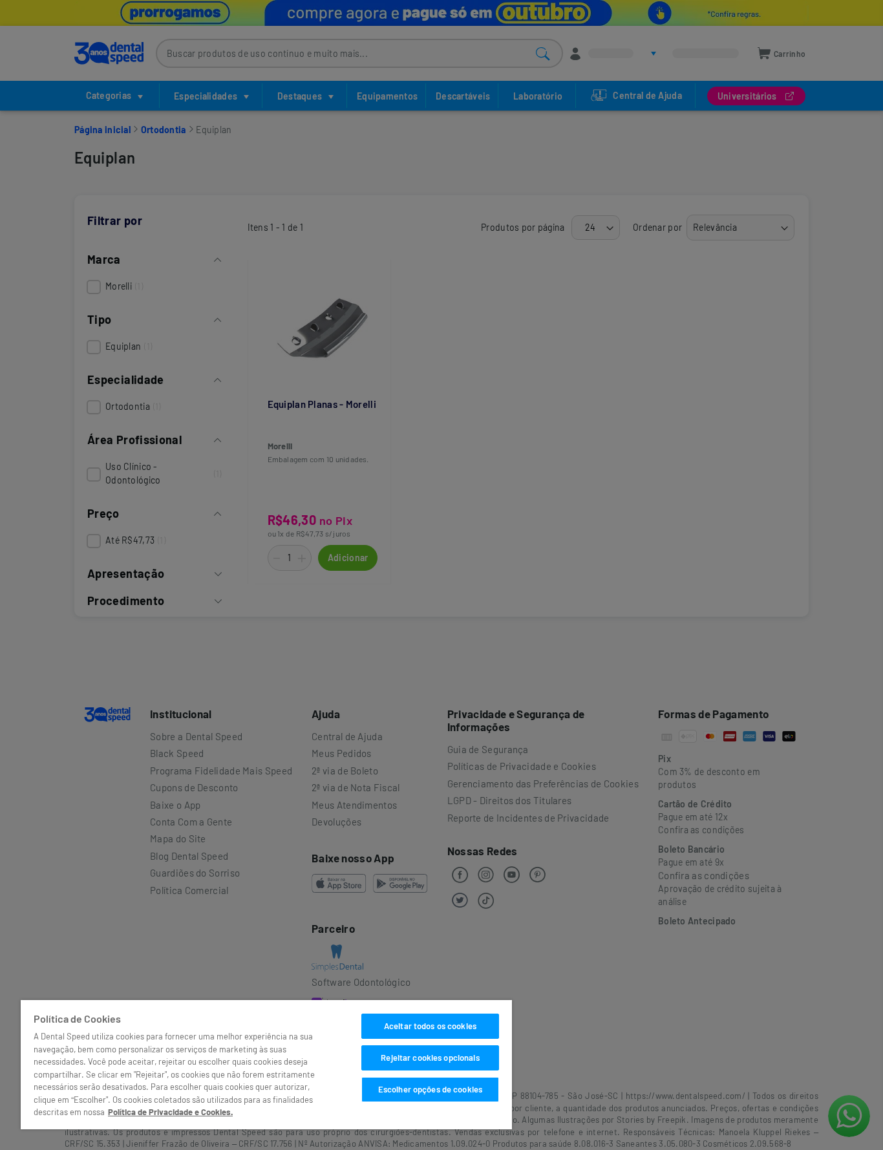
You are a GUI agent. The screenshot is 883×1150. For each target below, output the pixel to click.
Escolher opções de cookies (430, 1089)
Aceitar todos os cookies (430, 1026)
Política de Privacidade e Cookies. (170, 1112)
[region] (266, 1064)
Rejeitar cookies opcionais (430, 1057)
